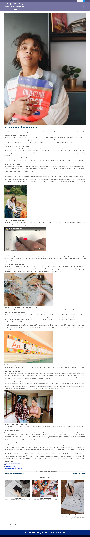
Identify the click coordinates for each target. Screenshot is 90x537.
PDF (49, 471)
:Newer (15, 473)
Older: (77, 473)
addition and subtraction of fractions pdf (14, 468)
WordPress (61, 535)
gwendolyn (36, 471)
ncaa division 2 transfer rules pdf (12, 463)
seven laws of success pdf (11, 466)
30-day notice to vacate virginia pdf (13, 464)
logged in (10, 525)
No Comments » (54, 471)
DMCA (83, 6)
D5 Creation (53, 535)
